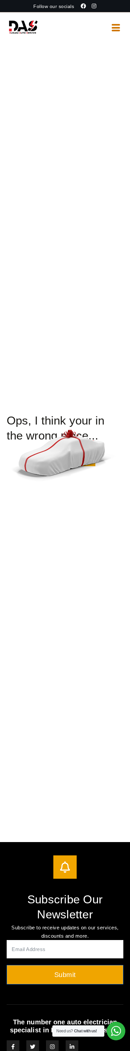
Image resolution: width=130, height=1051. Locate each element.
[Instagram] (94, 6)
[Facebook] (83, 6)
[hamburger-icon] (115, 28)
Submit (65, 974)
